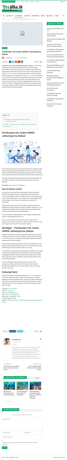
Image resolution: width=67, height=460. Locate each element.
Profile (22, 1)
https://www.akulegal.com (12, 294)
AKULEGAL (31, 275)
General (19, 16)
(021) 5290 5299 (12, 288)
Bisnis (28, 16)
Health (51, 16)
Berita (43, 16)
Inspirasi (36, 16)
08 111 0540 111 (10, 290)
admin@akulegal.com (11, 292)
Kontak (27, 1)
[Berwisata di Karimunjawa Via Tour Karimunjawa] (9, 386)
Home (18, 1)
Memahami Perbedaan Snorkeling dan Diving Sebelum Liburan (55, 77)
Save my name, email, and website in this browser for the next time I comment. (20, 443)
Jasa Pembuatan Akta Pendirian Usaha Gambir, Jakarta (34, 367)
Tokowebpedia (61, 457)
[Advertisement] (22, 100)
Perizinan (39, 207)
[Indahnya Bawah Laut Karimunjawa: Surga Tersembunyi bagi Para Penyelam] (35, 386)
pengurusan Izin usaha (28, 75)
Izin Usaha (10, 73)
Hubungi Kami (7, 126)
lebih (37, 1)
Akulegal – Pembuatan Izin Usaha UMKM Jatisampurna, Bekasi (20, 124)
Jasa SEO (32, 1)
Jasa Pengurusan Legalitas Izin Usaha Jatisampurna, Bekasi (12, 367)
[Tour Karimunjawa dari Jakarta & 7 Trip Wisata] (22, 386)
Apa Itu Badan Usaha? (11, 121)
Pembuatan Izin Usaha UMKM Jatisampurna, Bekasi (17, 119)
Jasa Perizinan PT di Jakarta (16, 185)
